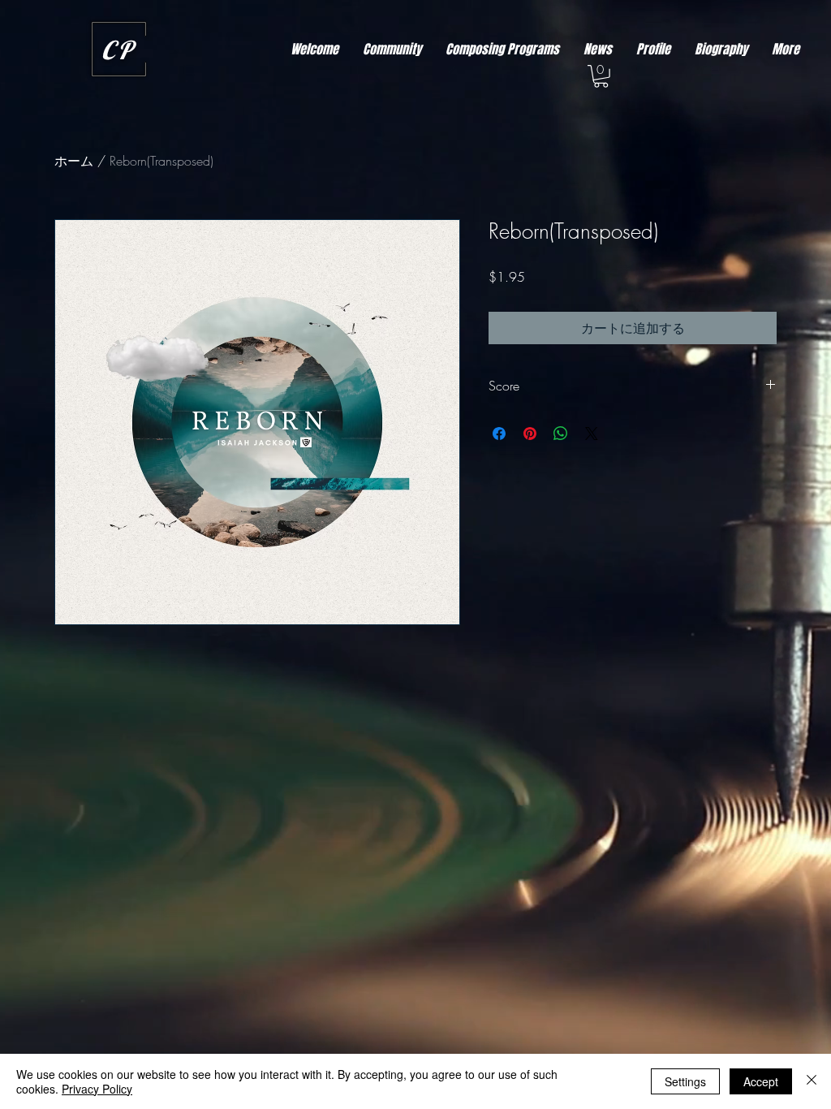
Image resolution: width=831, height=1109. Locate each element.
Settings (685, 1081)
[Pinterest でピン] (530, 433)
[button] (601, 76)
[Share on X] (591, 433)
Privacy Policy (97, 1089)
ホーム (73, 161)
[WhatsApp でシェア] (561, 433)
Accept (760, 1081)
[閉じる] (811, 1081)
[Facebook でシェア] (499, 433)
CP (118, 50)
